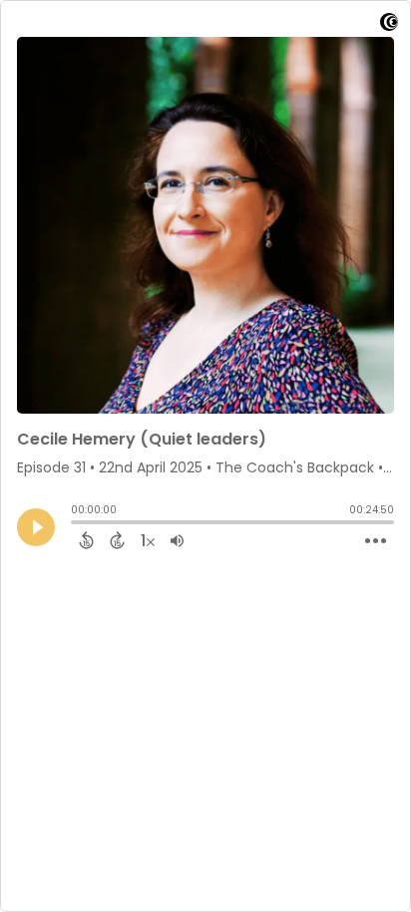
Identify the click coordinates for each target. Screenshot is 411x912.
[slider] (76, 524)
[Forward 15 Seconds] (117, 540)
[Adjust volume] (177, 540)
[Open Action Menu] (375, 541)
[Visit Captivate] (389, 25)
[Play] (36, 527)
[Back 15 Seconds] (86, 540)
